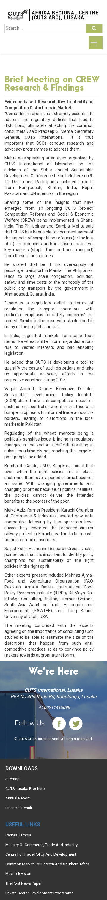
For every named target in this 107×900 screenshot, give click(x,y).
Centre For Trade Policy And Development (40, 854)
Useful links (22, 824)
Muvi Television (18, 873)
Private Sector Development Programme (39, 893)
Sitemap (12, 779)
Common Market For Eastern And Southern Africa (47, 864)
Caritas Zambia (18, 835)
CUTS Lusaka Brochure (25, 788)
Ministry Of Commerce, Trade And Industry (41, 845)
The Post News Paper (23, 883)
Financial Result (18, 808)
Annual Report (17, 798)
